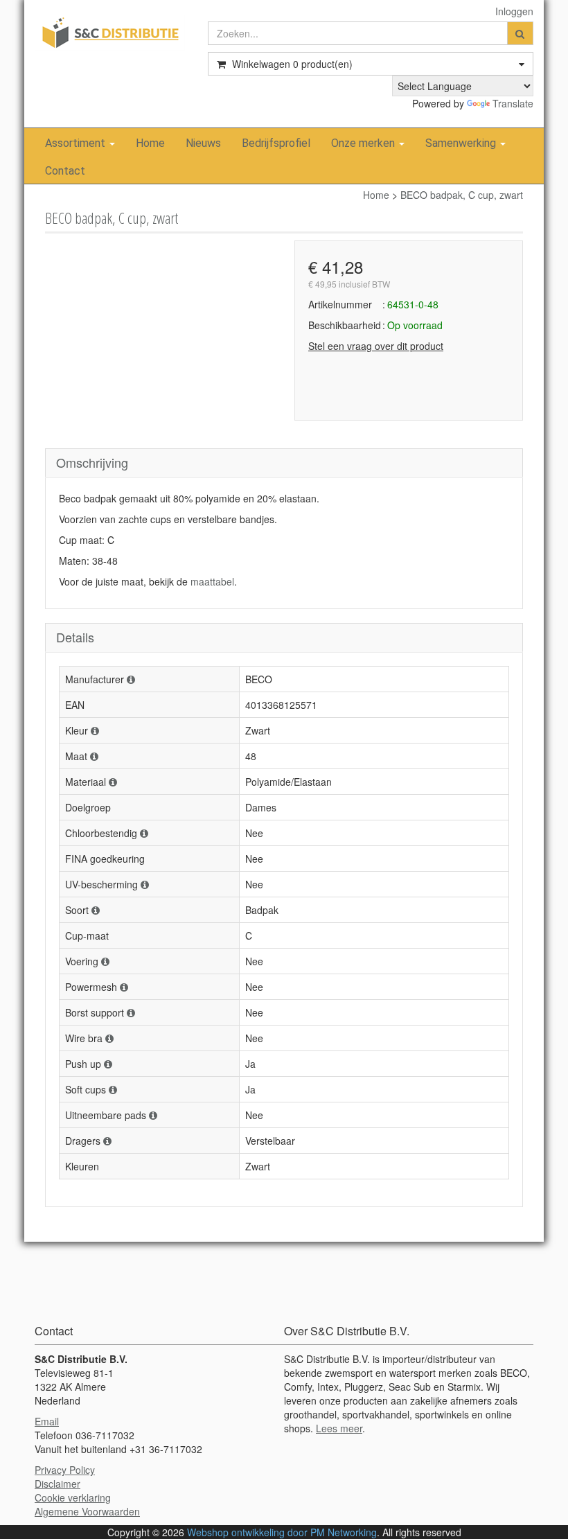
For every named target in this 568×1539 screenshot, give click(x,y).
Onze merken (364, 143)
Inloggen (514, 11)
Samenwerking (462, 143)
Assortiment (76, 143)
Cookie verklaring (73, 1497)
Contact (65, 170)
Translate (512, 103)
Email (47, 1421)
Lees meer (339, 1428)
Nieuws (203, 143)
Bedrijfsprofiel (276, 143)
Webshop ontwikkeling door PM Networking (282, 1532)
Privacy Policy (65, 1470)
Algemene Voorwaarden (87, 1511)
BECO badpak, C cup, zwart (461, 195)
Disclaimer (57, 1483)
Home (150, 143)
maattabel (212, 581)
